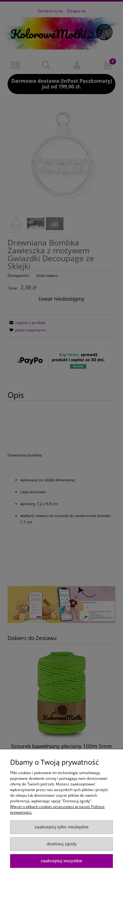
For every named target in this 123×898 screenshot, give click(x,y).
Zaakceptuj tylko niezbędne (62, 827)
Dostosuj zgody (62, 844)
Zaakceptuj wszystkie (61, 860)
